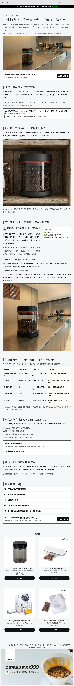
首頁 (5, 645)
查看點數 (54, 6)
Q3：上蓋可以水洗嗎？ (11, 500)
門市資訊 (49, 645)
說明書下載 (66, 645)
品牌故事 (12, 645)
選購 (21, 564)
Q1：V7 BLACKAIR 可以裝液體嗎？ (16, 489)
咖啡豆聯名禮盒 (30, 645)
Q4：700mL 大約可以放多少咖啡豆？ (16, 506)
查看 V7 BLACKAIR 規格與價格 (16, 451)
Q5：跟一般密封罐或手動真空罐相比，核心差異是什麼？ (22, 511)
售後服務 (41, 645)
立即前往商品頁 (63, 76)
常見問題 (57, 645)
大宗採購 (32, 647)
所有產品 (20, 645)
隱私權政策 (41, 647)
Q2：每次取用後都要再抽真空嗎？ (15, 494)
